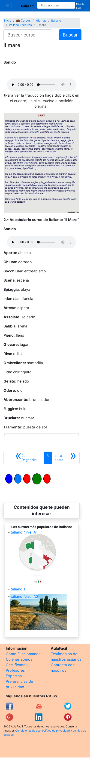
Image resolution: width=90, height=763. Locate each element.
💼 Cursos (23, 20)
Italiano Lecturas (20, 25)
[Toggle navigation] (8, 5)
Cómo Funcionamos (23, 653)
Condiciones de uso (28, 730)
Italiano (56, 20)
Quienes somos (19, 659)
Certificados (16, 664)
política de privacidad (56, 730)
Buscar (70, 35)
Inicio (7, 20)
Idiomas (41, 20)
